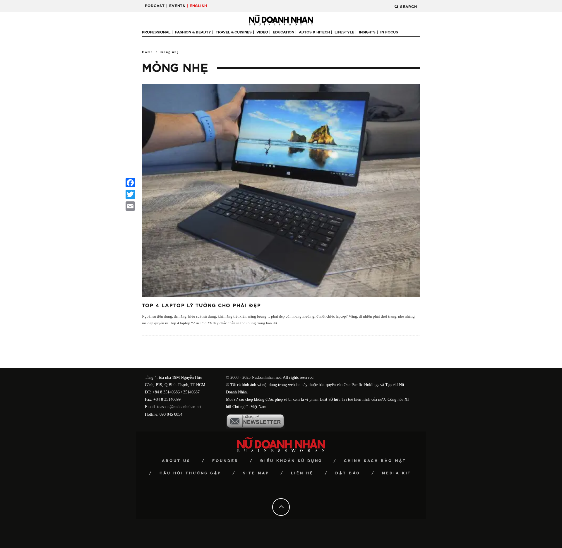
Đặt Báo (347, 473)
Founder (225, 461)
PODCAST (155, 6)
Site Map (256, 473)
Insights (367, 32)
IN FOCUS (389, 32)
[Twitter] (130, 194)
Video (262, 32)
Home (147, 52)
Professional (156, 32)
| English (197, 6)
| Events (175, 6)
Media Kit (396, 473)
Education (283, 32)
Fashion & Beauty (193, 32)
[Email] (130, 206)
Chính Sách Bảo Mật (375, 461)
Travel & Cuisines (234, 32)
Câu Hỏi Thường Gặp (190, 473)
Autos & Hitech (314, 32)
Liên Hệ (302, 473)
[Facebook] (130, 183)
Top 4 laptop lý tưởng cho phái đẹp (201, 305)
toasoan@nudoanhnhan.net (179, 407)
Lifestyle (344, 32)
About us (176, 461)
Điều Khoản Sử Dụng (291, 461)
